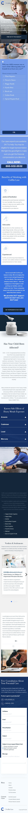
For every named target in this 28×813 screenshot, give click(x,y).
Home (10, 782)
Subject (4, 736)
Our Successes (12, 792)
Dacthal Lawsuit (12, 796)
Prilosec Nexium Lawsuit (14, 801)
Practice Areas (12, 790)
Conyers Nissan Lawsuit (14, 799)
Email (3, 719)
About (10, 785)
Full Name (5, 711)
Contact (11, 787)
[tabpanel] (14, 574)
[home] (7, 3)
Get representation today (14, 309)
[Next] (2, 574)
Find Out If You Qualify (14, 36)
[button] (25, 3)
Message (5, 754)
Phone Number (6, 727)
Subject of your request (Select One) (12, 744)
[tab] (3, 646)
